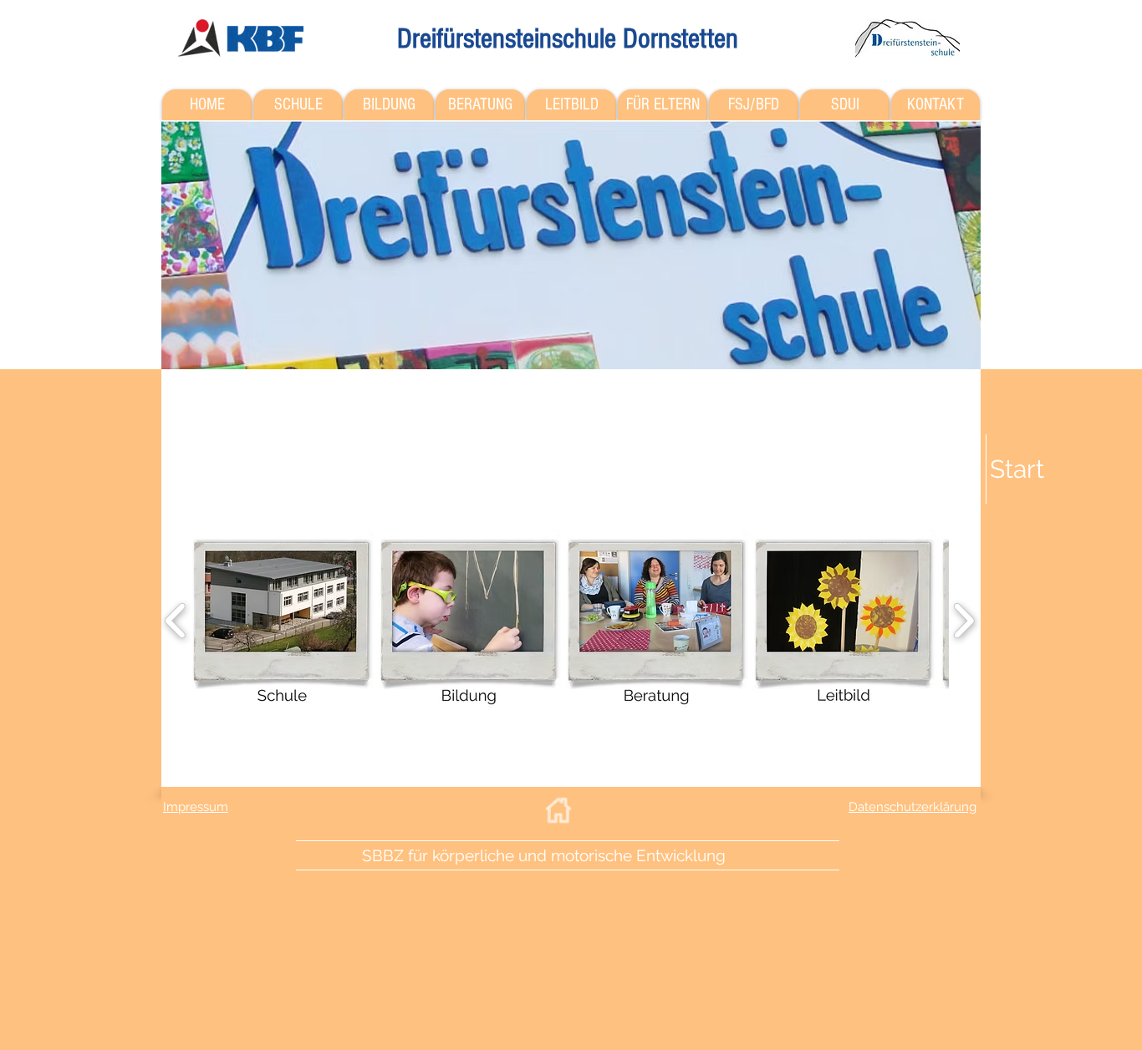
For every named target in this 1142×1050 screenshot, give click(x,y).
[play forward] (963, 620)
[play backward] (176, 620)
